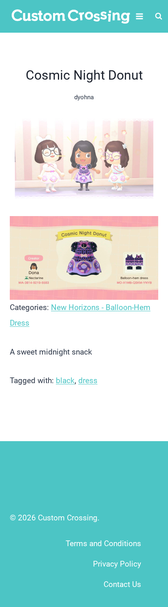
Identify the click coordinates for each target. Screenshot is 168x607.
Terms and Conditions (103, 543)
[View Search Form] (158, 16)
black (65, 380)
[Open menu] (139, 16)
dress (87, 380)
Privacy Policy (117, 564)
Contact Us (122, 584)
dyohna (84, 97)
